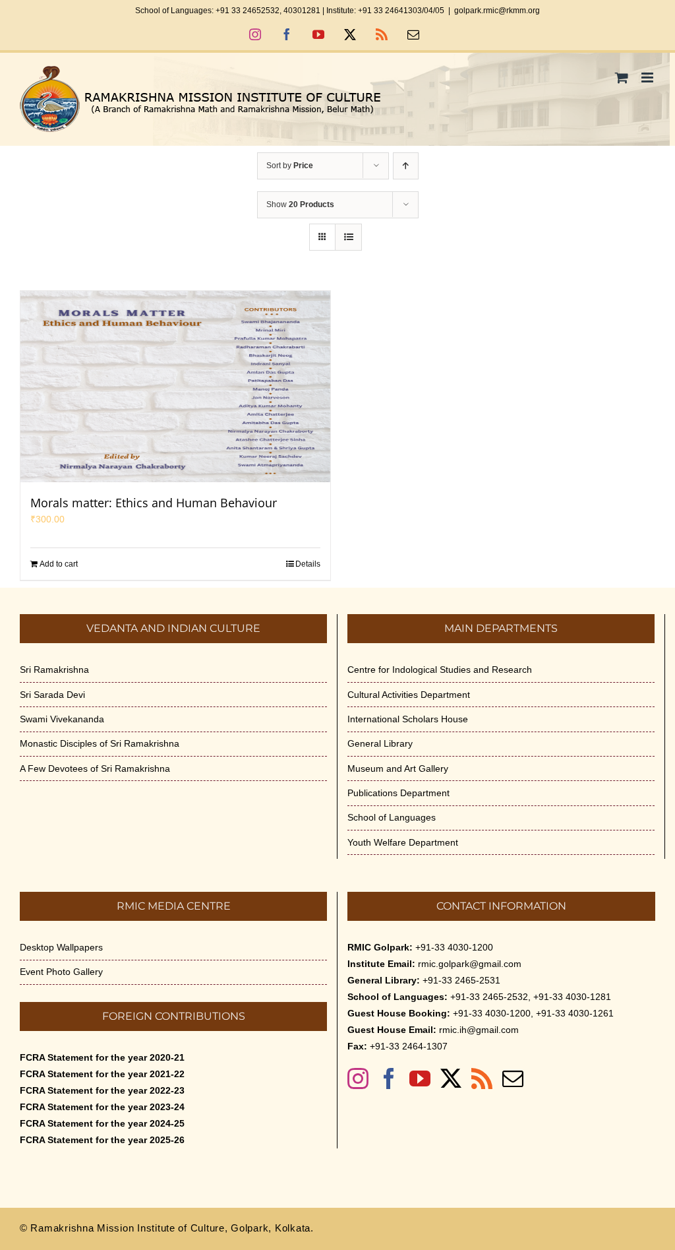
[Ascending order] (406, 165)
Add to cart (59, 564)
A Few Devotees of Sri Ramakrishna (95, 768)
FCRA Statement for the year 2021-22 (102, 1074)
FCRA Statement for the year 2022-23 (102, 1090)
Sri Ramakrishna (54, 669)
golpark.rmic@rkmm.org (497, 10)
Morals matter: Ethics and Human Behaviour (153, 503)
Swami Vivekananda (62, 719)
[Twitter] (450, 1078)
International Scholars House (407, 719)
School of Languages (391, 817)
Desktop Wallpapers (61, 947)
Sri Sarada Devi (52, 694)
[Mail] (512, 1078)
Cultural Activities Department (408, 694)
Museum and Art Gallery (397, 768)
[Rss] (481, 1078)
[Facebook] (388, 1078)
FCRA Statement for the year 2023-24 (102, 1107)
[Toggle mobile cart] (621, 77)
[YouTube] (419, 1078)
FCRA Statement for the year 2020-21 (102, 1057)
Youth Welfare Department (402, 842)
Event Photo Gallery (61, 971)
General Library (380, 743)
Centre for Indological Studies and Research (439, 669)
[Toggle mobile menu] (648, 77)
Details (307, 564)
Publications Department (398, 793)
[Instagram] (357, 1078)
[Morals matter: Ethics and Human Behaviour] (175, 386)
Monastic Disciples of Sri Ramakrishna (99, 743)
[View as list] (348, 237)
